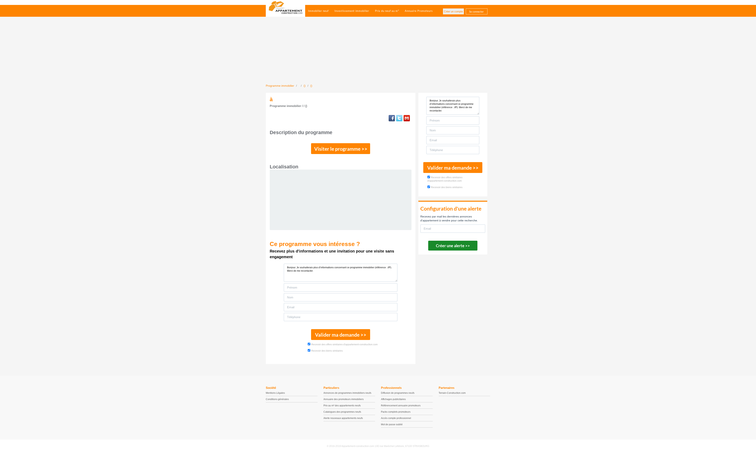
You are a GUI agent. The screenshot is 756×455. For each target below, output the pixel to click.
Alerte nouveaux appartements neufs (343, 418)
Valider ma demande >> (340, 335)
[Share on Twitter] (399, 118)
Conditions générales (277, 399)
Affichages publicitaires (393, 399)
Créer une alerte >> (453, 245)
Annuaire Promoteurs (419, 10)
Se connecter (476, 11)
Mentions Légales (275, 393)
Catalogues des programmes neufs (342, 411)
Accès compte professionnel (396, 418)
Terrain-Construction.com (452, 393)
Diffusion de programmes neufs (397, 393)
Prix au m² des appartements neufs (342, 405)
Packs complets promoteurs (395, 411)
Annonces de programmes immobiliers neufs (347, 393)
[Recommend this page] (407, 118)
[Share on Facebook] (392, 118)
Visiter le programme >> (340, 149)
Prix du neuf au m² (387, 10)
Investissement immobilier (351, 10)
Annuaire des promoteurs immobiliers (343, 399)
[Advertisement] (378, 54)
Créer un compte (453, 11)
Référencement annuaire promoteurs (401, 405)
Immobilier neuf (318, 10)
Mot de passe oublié (392, 424)
